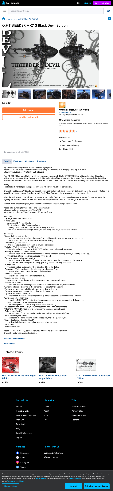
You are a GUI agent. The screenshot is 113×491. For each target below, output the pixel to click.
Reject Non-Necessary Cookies (96, 486)
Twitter (23, 467)
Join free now (102, 3)
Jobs (46, 415)
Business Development (53, 453)
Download (20, 424)
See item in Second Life (14, 338)
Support (19, 437)
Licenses (75, 420)
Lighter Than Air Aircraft (28, 19)
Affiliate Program (51, 457)
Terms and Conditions (15, 481)
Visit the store (65, 112)
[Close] (109, 475)
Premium (20, 420)
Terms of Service (79, 406)
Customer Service (79, 415)
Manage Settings (10, 486)
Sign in (87, 3)
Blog (18, 428)
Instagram (24, 462)
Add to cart (28, 110)
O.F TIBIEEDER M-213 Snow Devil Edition (93, 377)
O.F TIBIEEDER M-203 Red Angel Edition (19, 377)
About (46, 411)
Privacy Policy (77, 411)
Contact (47, 406)
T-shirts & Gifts (22, 411)
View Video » (9, 343)
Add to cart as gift (28, 117)
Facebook (24, 453)
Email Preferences (24, 433)
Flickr (22, 458)
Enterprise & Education (26, 415)
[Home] (3, 18)
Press (46, 420)
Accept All (73, 486)
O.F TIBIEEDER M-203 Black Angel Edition (53, 377)
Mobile (19, 406)
